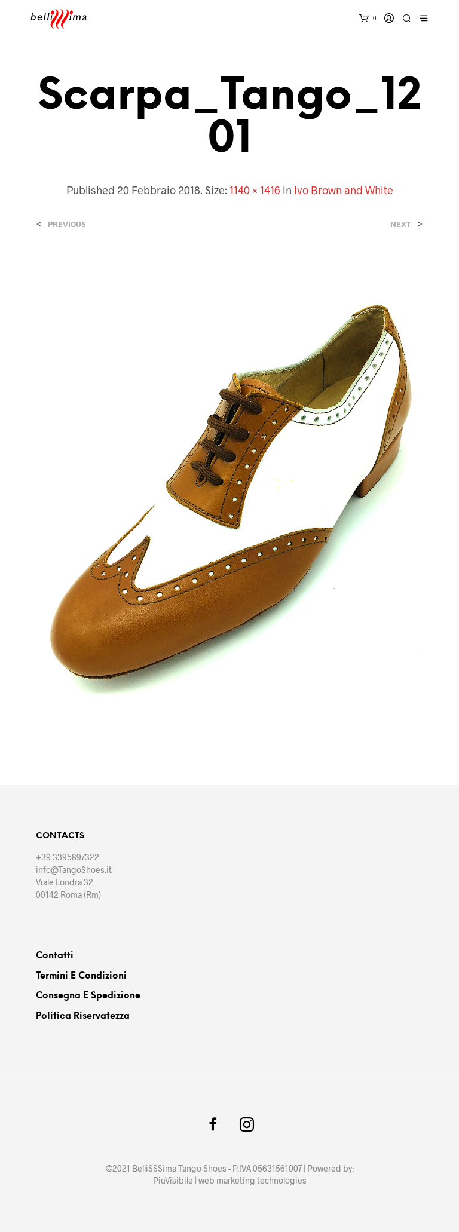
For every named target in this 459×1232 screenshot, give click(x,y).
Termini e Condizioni (81, 976)
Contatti (55, 956)
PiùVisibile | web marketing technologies (230, 1180)
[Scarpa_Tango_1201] (229, 495)
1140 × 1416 (255, 190)
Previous (66, 224)
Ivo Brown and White (343, 190)
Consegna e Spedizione (88, 996)
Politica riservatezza (83, 1016)
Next (400, 224)
